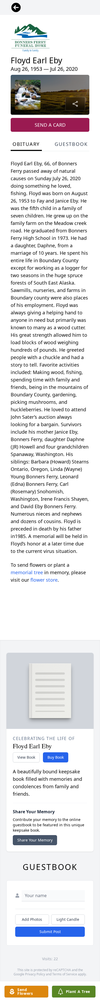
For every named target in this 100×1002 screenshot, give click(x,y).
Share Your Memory (35, 840)
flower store (44, 580)
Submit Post (50, 931)
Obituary (26, 144)
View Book (26, 757)
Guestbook (71, 144)
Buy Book (55, 757)
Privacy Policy (35, 974)
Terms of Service (64, 974)
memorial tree (27, 572)
